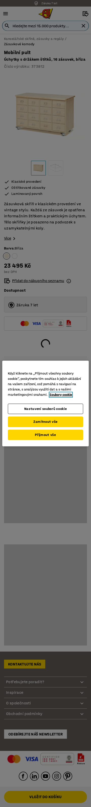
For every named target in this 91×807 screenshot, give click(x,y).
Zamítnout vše (45, 422)
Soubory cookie (61, 395)
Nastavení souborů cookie (45, 409)
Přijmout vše (45, 435)
